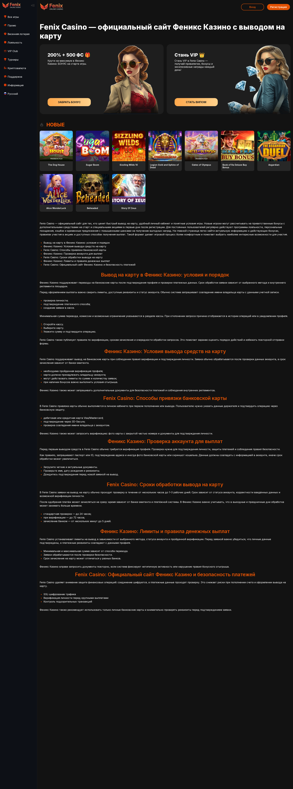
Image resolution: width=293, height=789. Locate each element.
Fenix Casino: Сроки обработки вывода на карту (73, 257)
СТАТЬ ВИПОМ (196, 102)
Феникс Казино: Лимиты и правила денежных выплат (76, 260)
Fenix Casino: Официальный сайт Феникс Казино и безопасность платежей (89, 264)
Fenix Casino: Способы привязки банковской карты (74, 250)
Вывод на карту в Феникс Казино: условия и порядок (76, 242)
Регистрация (278, 7)
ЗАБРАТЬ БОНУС (69, 102)
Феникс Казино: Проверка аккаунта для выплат (73, 253)
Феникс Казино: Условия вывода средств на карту (74, 246)
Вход (252, 7)
